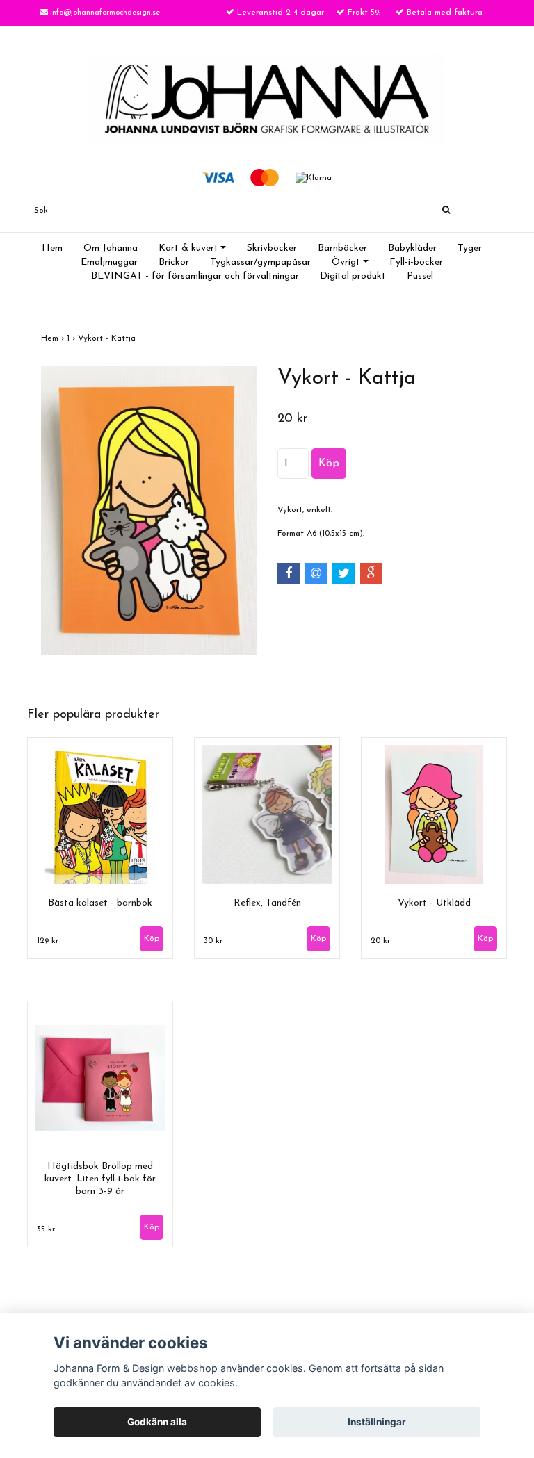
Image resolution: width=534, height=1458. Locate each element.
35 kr (46, 1229)
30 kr (213, 941)
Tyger (470, 248)
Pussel (420, 276)
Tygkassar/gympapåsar (260, 262)
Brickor (174, 262)
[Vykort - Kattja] (149, 510)
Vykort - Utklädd (434, 903)
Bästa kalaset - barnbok (100, 903)
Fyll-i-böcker (416, 262)
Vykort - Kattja (108, 338)
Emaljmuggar (109, 262)
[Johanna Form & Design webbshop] (267, 98)
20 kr (380, 941)
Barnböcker (342, 248)
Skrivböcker (272, 248)
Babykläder (412, 248)
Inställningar (377, 1421)
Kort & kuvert (188, 248)
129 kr (47, 941)
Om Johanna (110, 248)
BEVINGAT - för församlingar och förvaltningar (195, 276)
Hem (52, 248)
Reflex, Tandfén (267, 903)
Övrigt (346, 262)
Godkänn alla (157, 1421)
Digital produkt (353, 276)
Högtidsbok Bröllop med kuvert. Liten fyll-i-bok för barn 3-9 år (100, 1179)
